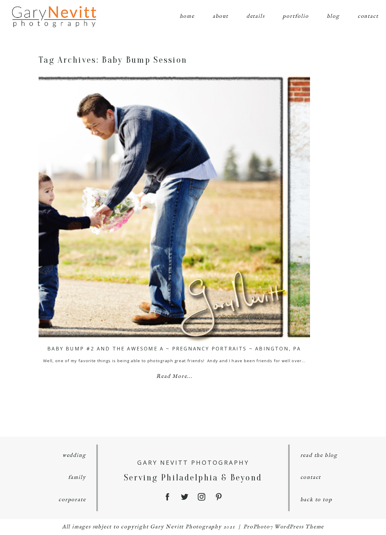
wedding (74, 455)
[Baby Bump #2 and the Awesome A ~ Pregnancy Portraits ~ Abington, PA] (174, 207)
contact (368, 16)
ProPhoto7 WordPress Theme (283, 527)
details (255, 16)
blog (333, 16)
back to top (316, 499)
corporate (72, 499)
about (220, 16)
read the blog (318, 455)
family (77, 477)
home (187, 16)
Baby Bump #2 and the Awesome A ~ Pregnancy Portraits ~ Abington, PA (174, 348)
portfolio (295, 16)
